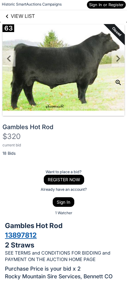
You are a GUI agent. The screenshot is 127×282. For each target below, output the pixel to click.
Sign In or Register (106, 4)
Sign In (63, 202)
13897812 (21, 235)
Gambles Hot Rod (27, 127)
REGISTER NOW (64, 179)
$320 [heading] (11, 136)
